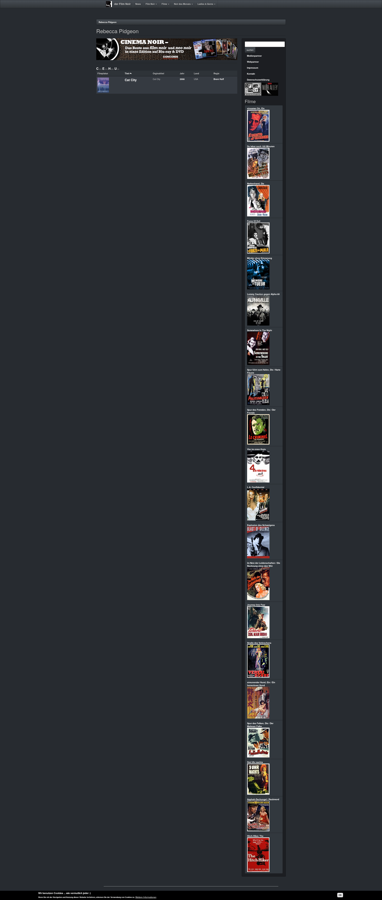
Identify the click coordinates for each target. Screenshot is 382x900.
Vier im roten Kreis (256, 449)
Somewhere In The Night (259, 330)
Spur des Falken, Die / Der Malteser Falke (260, 725)
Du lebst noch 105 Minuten (261, 146)
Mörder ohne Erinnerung (259, 258)
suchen (250, 49)
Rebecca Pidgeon (108, 22)
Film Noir (150, 3)
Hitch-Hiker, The (255, 835)
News (138, 3)
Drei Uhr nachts (255, 762)
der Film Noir (122, 4)
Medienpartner (254, 55)
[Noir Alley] (269, 88)
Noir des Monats (182, 3)
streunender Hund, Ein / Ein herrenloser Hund (261, 684)
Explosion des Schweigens (261, 525)
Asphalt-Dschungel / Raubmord (263, 799)
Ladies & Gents (206, 3)
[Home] (110, 4)
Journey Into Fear (256, 604)
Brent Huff (219, 79)
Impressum (252, 67)
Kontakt (251, 73)
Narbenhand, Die (255, 183)
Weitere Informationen (145, 897)
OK (340, 895)
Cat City (131, 80)
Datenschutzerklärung (258, 79)
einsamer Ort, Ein (256, 108)
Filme (165, 3)
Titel (127, 73)
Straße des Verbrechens (259, 642)
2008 (182, 79)
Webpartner (253, 61)
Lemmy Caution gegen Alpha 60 (263, 294)
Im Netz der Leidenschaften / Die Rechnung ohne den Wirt (263, 564)
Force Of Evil (253, 221)
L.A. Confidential (255, 487)
